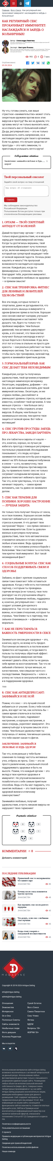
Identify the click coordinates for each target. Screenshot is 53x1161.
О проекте (6, 1132)
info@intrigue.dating (10, 992)
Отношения (7, 1003)
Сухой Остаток (34, 1003)
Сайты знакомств (10, 1024)
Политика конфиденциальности (16, 1124)
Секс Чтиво (33, 1016)
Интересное (7, 1011)
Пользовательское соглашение (16, 1128)
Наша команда (8, 1151)
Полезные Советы (11, 1020)
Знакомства (8, 1007)
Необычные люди (10, 1028)
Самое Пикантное (36, 1011)
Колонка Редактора (11, 1036)
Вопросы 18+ (33, 1028)
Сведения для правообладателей (17, 1143)
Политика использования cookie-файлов (20, 1147)
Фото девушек (9, 1032)
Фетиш (30, 1020)
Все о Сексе (33, 1007)
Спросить (11, 200)
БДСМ (30, 1024)
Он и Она (6, 1016)
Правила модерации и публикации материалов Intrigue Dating (26, 1137)
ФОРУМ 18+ (33, 1032)
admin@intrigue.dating (11, 997)
